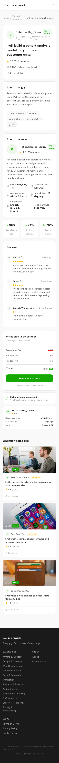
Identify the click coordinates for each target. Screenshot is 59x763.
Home (6, 17)
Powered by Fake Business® (29, 753)
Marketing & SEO (12, 670)
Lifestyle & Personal (13, 702)
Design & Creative (12, 661)
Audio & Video (10, 688)
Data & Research (17, 18)
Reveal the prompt (29, 378)
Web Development (13, 665)
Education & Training (14, 693)
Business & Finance (13, 684)
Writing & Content (12, 656)
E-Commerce (10, 698)
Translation (8, 679)
